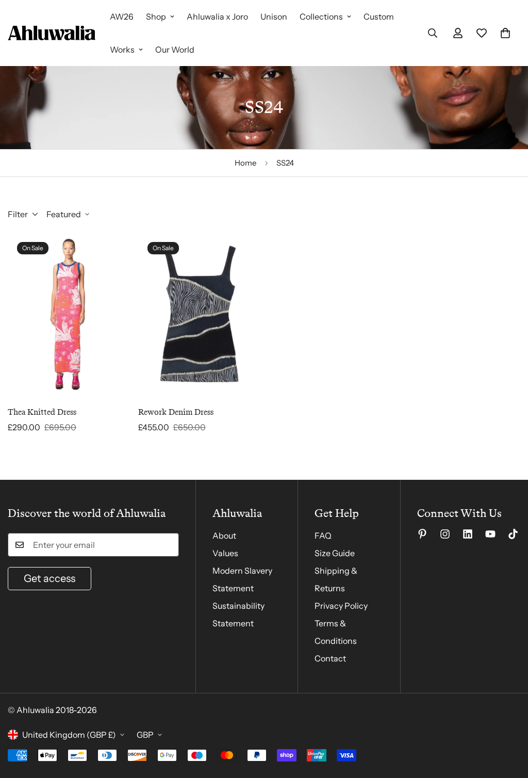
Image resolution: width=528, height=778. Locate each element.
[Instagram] (445, 534)
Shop (156, 16)
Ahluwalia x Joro (217, 16)
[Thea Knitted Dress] (69, 314)
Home (245, 163)
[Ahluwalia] (51, 33)
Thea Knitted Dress (42, 412)
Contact (330, 658)
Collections (321, 16)
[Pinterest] (422, 534)
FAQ (323, 535)
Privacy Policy (341, 606)
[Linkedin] (468, 534)
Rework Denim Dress (175, 412)
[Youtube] (490, 534)
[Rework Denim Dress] (199, 314)
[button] (505, 33)
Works (122, 49)
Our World (174, 49)
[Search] (432, 33)
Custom (379, 16)
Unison (273, 16)
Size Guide (335, 553)
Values (225, 553)
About (224, 535)
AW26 (122, 16)
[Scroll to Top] (508, 722)
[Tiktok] (513, 534)
